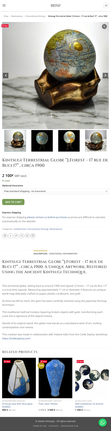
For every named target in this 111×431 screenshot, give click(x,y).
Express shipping (11, 212)
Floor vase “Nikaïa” (48, 403)
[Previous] (2, 387)
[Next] (109, 387)
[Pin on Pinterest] (27, 235)
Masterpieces (17, 16)
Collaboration (20, 229)
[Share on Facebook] (10, 235)
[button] (4, 5)
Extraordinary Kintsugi (35, 16)
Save (6, 26)
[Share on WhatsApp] (5, 235)
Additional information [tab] (63, 253)
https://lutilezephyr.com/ (16, 338)
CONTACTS (54, 426)
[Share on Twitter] (16, 235)
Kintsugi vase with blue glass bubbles (17, 405)
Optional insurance (13, 185)
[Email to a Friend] (21, 235)
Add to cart (13, 202)
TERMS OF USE (40, 426)
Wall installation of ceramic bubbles (89, 405)
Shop (6, 16)
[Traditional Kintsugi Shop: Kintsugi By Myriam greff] (56, 5)
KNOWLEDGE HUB (69, 426)
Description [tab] (40, 253)
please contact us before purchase (47, 217)
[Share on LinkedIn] (32, 235)
